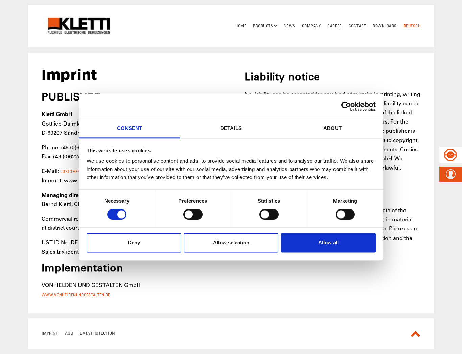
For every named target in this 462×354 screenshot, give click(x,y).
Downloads (384, 26)
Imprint (50, 333)
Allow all (328, 242)
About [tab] (332, 128)
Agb (69, 333)
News (289, 26)
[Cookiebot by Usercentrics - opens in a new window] (346, 106)
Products (263, 26)
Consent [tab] (129, 128)
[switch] (193, 214)
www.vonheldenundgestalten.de (76, 295)
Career (334, 26)
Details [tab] (231, 128)
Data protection (97, 333)
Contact (357, 26)
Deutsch (411, 26)
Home (240, 26)
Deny (134, 242)
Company (311, 26)
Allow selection (231, 242)
